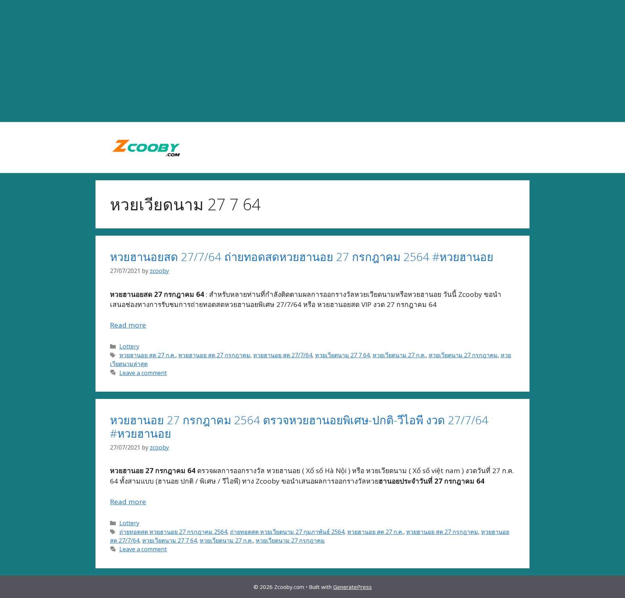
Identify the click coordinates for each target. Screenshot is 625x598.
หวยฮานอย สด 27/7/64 (282, 355)
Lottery (129, 346)
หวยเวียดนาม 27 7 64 (342, 355)
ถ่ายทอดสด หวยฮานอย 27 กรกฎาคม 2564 (173, 532)
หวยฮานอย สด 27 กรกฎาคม (214, 355)
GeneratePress (352, 586)
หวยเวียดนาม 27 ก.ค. (399, 355)
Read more (128, 325)
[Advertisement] (312, 61)
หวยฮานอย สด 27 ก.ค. (147, 355)
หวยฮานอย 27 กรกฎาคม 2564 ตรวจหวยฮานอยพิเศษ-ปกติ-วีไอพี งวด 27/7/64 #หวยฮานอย (299, 426)
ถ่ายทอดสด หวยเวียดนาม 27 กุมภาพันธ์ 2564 (287, 532)
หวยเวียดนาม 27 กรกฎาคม (463, 355)
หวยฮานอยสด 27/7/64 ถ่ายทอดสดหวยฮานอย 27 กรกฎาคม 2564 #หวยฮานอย (301, 256)
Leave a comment (143, 373)
